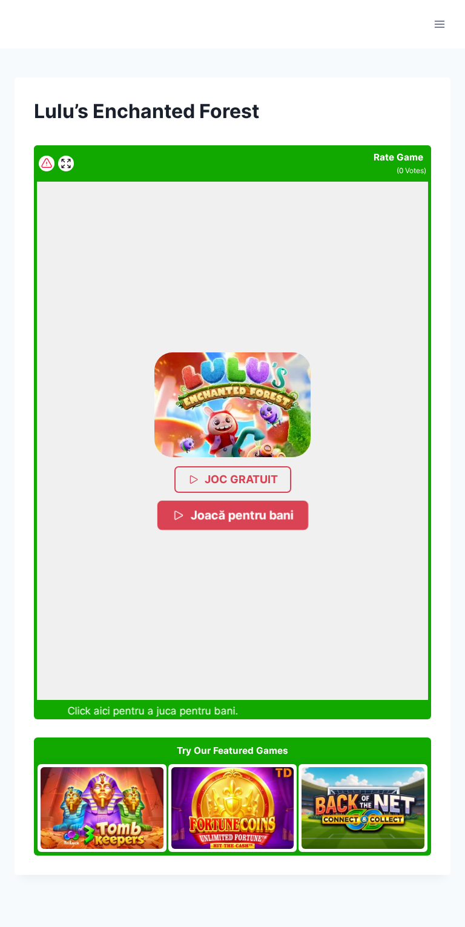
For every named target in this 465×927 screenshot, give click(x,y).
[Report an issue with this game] (46, 163)
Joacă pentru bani (241, 515)
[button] (232, 404)
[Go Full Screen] (66, 163)
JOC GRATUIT (241, 479)
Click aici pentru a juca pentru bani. (147, 711)
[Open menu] (439, 24)
